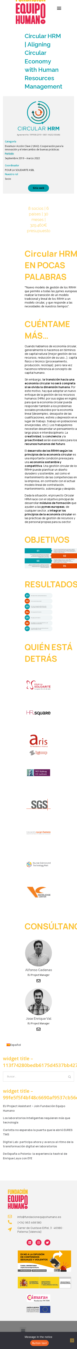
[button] (23, 1330)
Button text (39, 1343)
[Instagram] (38, 1242)
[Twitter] (47, 1242)
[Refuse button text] (72, 1340)
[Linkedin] (30, 1242)
